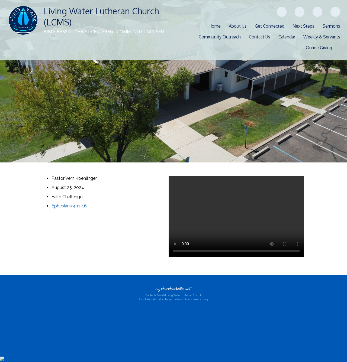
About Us (238, 26)
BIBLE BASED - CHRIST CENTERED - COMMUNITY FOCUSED (104, 31)
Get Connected (269, 26)
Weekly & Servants (321, 37)
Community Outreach (220, 37)
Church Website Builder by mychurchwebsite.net (165, 299)
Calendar (286, 37)
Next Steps (303, 26)
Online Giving (319, 47)
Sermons (331, 26)
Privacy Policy (200, 299)
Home (214, 26)
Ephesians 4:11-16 (69, 205)
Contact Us (259, 37)
